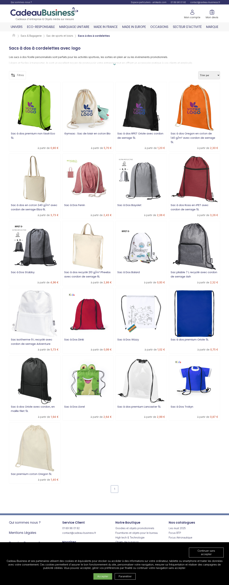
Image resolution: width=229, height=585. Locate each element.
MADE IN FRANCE (106, 27)
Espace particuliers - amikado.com (148, 2)
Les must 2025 (177, 528)
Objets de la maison (127, 541)
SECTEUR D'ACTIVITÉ (187, 27)
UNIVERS (17, 27)
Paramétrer (125, 576)
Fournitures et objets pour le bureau (136, 532)
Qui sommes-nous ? (21, 2)
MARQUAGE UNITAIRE (74, 27)
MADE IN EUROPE (134, 27)
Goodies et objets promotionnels (134, 528)
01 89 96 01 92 (178, 2)
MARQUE (212, 27)
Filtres (20, 75)
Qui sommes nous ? (25, 522)
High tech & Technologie (130, 537)
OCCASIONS (159, 27)
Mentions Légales (22, 532)
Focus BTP (175, 532)
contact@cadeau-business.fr (205, 2)
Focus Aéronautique (180, 537)
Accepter (102, 576)
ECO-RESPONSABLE (41, 27)
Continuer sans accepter (206, 552)
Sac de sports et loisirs (59, 35)
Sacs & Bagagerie (31, 35)
